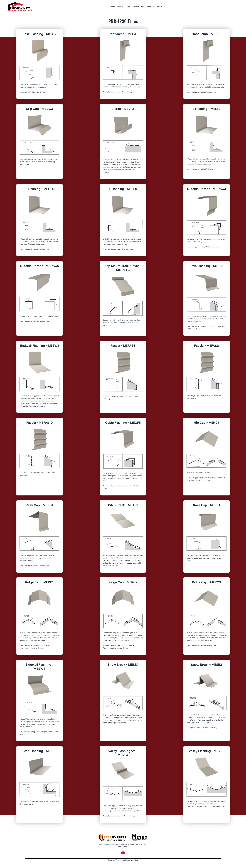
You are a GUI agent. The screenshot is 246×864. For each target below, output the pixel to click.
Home (113, 7)
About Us (150, 7)
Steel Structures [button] (133, 7)
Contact (159, 7)
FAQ (142, 7)
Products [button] (120, 7)
